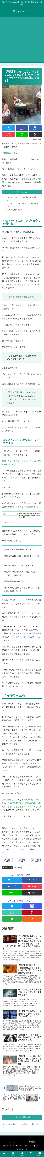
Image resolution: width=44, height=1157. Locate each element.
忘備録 (18, 868)
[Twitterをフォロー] (12, 906)
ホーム (12, 1142)
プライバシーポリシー (32, 1146)
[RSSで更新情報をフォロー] (32, 919)
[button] (39, 575)
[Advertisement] (22, 40)
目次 (19, 192)
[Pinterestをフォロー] (32, 912)
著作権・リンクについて (12, 1146)
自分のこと (8, 868)
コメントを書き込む (22, 1117)
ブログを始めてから (15, 210)
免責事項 (32, 1142)
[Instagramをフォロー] (32, 906)
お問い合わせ (22, 1149)
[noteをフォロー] (12, 912)
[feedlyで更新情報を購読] (12, 919)
